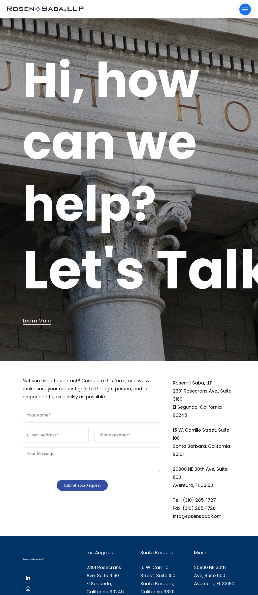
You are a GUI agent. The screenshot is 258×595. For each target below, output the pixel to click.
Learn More (37, 320)
